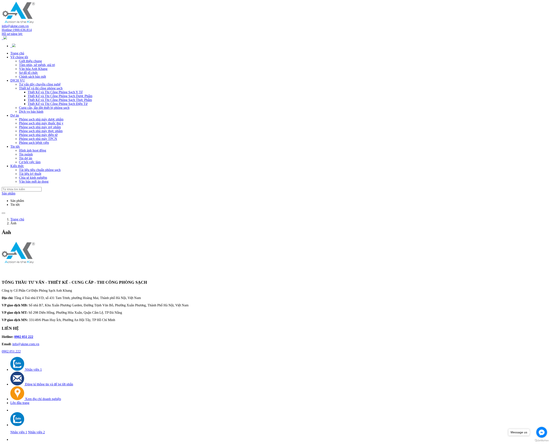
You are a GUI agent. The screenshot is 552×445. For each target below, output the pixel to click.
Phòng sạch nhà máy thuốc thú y (41, 123)
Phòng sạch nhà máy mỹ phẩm (40, 127)
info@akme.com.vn (15, 26)
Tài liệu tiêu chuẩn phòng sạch (40, 170)
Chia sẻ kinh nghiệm (33, 177)
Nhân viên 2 (36, 432)
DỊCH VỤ (17, 80)
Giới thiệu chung (30, 61)
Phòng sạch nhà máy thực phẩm (41, 131)
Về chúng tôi (19, 57)
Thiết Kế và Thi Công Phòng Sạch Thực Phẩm (60, 100)
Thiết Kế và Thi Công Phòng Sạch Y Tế (55, 92)
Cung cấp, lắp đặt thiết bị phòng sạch (44, 107)
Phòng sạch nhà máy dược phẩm (41, 119)
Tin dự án (25, 158)
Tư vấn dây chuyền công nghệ (40, 84)
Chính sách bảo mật (32, 76)
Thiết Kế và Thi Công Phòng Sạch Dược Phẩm (60, 96)
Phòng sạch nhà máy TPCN (38, 139)
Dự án (14, 115)
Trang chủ (17, 53)
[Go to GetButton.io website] (542, 440)
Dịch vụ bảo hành (31, 111)
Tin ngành (26, 154)
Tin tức (15, 146)
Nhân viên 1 (18, 432)
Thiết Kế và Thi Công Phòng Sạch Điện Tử (58, 104)
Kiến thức (17, 166)
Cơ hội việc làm (30, 162)
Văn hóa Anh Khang (33, 69)
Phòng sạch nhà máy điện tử (38, 135)
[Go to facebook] (541, 432)
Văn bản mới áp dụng (34, 181)
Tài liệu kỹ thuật (30, 174)
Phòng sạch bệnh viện (34, 142)
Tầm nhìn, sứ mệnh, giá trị (37, 65)
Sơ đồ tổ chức (28, 72)
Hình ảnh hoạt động (32, 150)
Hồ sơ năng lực (12, 34)
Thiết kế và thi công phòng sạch (41, 88)
